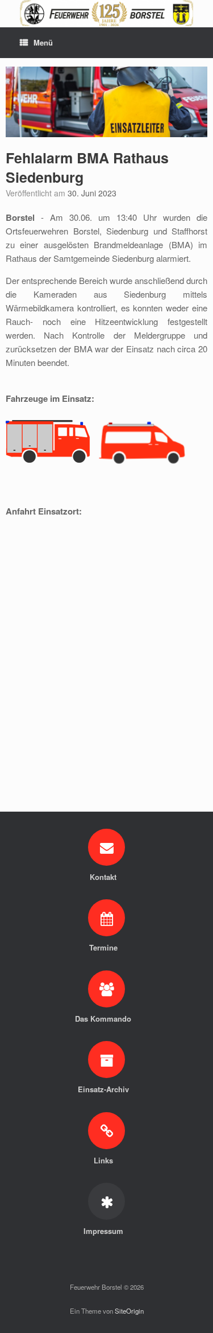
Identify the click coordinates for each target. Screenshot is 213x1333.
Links (104, 1160)
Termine (104, 947)
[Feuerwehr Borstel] (106, 13)
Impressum (104, 1230)
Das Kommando (104, 1018)
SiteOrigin (129, 1310)
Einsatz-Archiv (104, 1089)
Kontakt (104, 876)
